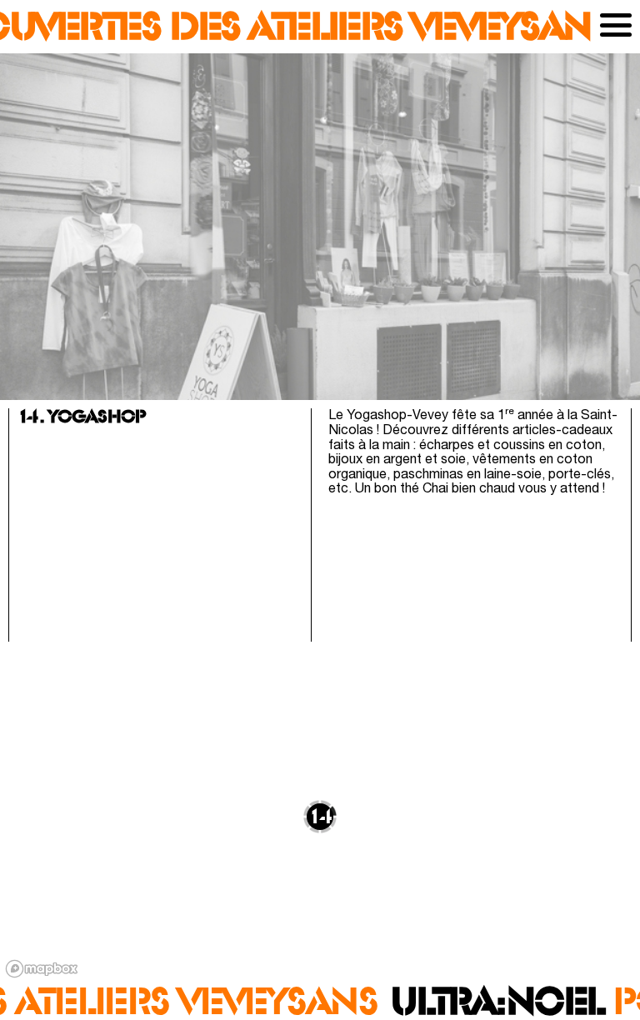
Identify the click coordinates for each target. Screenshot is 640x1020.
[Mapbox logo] (41, 968)
